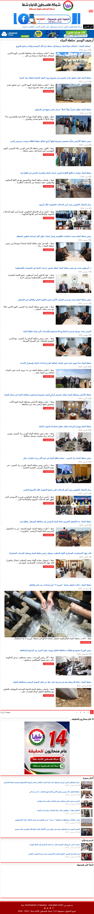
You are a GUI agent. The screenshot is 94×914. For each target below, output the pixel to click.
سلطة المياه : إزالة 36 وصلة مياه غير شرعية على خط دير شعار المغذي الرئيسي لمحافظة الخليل (52, 682)
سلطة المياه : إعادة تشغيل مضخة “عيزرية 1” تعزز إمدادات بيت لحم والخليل (60, 585)
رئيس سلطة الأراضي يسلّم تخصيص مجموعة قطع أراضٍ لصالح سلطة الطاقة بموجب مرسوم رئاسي (50, 141)
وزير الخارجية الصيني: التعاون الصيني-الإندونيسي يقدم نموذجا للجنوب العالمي (54, 854)
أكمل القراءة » (48, 59)
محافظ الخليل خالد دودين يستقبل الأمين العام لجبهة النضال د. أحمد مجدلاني (54, 792)
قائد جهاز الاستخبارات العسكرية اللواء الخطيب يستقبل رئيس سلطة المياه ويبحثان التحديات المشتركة (50, 553)
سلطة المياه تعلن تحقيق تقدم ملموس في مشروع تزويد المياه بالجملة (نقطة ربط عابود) (55, 78)
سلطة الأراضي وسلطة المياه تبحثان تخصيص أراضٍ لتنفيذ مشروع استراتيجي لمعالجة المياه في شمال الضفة (47, 395)
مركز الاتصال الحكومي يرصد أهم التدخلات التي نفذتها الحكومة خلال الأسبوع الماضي (57, 490)
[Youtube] (45, 908)
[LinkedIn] (47, 908)
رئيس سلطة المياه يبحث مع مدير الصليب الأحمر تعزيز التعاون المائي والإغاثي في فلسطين (54, 300)
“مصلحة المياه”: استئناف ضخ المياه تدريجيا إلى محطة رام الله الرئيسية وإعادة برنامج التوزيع (53, 46)
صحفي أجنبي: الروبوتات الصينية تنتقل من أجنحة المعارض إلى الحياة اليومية (55, 844)
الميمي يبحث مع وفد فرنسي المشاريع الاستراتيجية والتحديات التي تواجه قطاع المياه (57, 331)
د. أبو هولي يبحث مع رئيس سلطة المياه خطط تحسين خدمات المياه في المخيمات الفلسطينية (53, 268)
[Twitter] (50, 908)
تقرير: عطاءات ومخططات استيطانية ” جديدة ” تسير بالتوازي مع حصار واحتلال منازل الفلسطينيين (47, 820)
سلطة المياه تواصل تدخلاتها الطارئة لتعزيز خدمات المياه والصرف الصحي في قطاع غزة (55, 173)
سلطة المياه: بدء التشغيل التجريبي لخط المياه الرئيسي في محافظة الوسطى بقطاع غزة (55, 521)
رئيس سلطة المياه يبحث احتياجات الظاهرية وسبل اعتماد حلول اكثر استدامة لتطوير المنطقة (54, 236)
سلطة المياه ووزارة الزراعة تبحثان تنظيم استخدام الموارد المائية (65, 426)
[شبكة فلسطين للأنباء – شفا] (47, 5)
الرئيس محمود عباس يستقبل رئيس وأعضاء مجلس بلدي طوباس (58, 801)
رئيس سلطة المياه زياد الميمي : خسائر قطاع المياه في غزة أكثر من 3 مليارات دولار (57, 458)
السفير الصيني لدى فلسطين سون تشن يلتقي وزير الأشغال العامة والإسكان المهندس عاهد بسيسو (47, 829)
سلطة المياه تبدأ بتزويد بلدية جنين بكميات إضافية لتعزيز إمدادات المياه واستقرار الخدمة (55, 363)
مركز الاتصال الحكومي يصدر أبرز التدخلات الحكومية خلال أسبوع (65, 205)
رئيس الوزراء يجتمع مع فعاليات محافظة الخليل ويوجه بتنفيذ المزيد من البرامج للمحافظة (55, 650)
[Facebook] (53, 908)
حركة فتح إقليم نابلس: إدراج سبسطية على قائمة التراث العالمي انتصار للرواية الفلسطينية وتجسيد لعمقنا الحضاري (42, 782)
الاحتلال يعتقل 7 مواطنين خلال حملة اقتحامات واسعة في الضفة (58, 810)
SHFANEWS (31, 905)
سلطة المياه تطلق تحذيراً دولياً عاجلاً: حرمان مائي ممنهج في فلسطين (63, 109)
